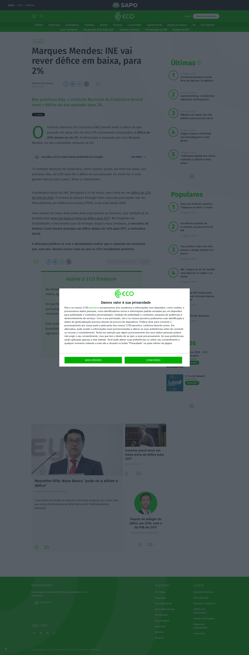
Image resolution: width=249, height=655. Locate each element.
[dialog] (124, 327)
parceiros (94, 307)
